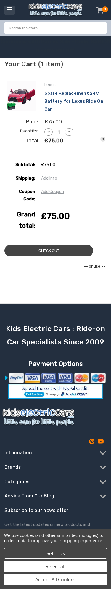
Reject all (55, 566)
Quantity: (29, 131)
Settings (55, 553)
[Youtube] (101, 441)
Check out (48, 250)
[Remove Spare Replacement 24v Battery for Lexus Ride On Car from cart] (102, 139)
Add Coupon (52, 191)
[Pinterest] (92, 441)
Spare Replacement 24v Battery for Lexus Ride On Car (73, 101)
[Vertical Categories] (9, 10)
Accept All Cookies (55, 579)
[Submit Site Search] (101, 28)
